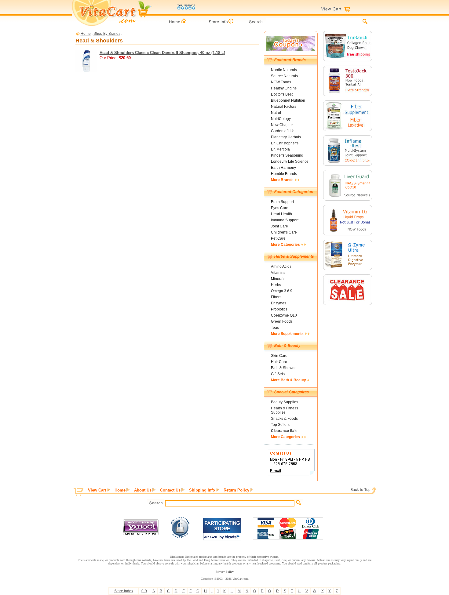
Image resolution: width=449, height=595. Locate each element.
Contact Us (170, 490)
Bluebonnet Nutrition (288, 100)
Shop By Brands (106, 33)
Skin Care (279, 356)
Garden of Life (282, 131)
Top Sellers (280, 425)
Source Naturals (284, 76)
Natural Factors (283, 106)
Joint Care (279, 226)
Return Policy (236, 490)
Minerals (278, 279)
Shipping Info (202, 490)
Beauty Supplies (284, 402)
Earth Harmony (283, 167)
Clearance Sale (284, 431)
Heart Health (281, 214)
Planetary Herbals (286, 137)
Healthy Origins (284, 88)
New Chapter (282, 125)
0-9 (144, 591)
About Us (142, 490)
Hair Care (279, 362)
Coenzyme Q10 (284, 315)
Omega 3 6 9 (281, 291)
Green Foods (282, 321)
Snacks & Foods (284, 418)
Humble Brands (284, 174)
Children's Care (284, 232)
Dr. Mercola (280, 149)
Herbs (276, 285)
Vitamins (278, 272)
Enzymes (278, 303)
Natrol (276, 113)
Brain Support (282, 202)
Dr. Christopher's (284, 143)
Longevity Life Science (289, 161)
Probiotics (279, 309)
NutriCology (281, 119)
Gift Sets (278, 374)
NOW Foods (281, 82)
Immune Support (284, 220)
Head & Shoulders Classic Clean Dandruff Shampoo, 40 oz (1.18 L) (162, 52)
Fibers (276, 297)
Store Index (123, 591)
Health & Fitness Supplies (284, 410)
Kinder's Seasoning (287, 155)
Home (86, 33)
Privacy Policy (225, 571)
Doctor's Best (282, 94)
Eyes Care (279, 208)
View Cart (97, 490)
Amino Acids (281, 266)
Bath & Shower (283, 368)
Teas (275, 327)
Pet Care (278, 238)
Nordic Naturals (284, 70)
